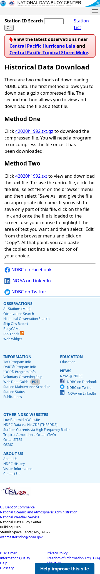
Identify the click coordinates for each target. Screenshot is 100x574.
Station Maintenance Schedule (26, 386)
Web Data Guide (16, 381)
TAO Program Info (17, 362)
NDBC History (14, 463)
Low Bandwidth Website (21, 419)
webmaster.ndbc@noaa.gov (21, 537)
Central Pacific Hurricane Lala (42, 46)
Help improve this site (64, 568)
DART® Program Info (19, 366)
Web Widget (12, 339)
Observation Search (18, 313)
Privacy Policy (57, 553)
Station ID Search (23, 21)
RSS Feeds (11, 334)
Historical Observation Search (26, 318)
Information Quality (15, 558)
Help (3, 563)
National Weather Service (19, 517)
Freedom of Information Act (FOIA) (73, 558)
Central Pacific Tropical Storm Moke (48, 53)
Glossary (7, 568)
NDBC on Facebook (31, 270)
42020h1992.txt (31, 176)
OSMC (8, 444)
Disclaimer (8, 553)
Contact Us (11, 473)
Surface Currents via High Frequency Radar (36, 429)
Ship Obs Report (15, 323)
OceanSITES (12, 439)
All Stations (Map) (17, 308)
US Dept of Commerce (17, 507)
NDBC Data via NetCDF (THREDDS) (30, 424)
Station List (81, 24)
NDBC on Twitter (28, 292)
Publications (12, 396)
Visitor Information (17, 468)
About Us (10, 458)
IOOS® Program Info (19, 371)
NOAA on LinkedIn (31, 281)
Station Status (14, 391)
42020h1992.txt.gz (34, 131)
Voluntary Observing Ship (22, 376)
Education (67, 362)
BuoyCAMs (11, 328)
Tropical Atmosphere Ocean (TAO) (29, 434)
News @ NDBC (71, 376)
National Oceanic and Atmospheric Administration (38, 512)
